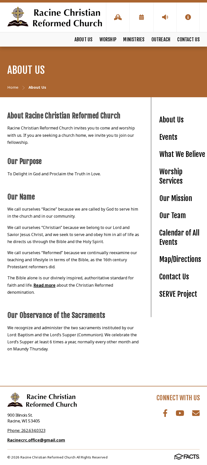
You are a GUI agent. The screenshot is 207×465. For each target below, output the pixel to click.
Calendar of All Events (179, 237)
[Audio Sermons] (165, 17)
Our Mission (175, 198)
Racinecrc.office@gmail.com (36, 440)
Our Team (172, 215)
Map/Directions (180, 259)
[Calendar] (141, 17)
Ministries (133, 40)
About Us (83, 40)
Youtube (180, 413)
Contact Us (188, 40)
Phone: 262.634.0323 (26, 430)
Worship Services (171, 176)
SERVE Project (178, 294)
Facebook (165, 413)
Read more (45, 285)
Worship (107, 40)
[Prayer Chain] (117, 17)
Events (168, 137)
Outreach (161, 40)
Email (196, 413)
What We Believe (182, 154)
